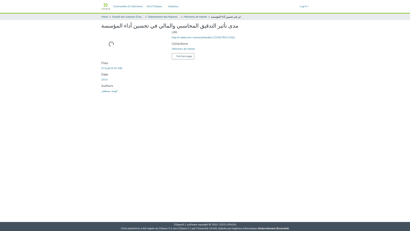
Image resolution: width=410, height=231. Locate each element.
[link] (134, 68)
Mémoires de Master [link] (195, 17)
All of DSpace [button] (154, 6)
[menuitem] (155, 6)
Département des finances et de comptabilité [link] (164, 17)
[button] (105, 6)
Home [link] (104, 17)
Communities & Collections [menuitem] (128, 6)
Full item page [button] (184, 56)
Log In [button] (303, 6)
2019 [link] (104, 79)
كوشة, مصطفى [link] (109, 91)
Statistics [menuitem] (173, 6)
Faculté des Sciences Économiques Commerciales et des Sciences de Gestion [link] (128, 17)
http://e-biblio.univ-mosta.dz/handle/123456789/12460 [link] (203, 37)
